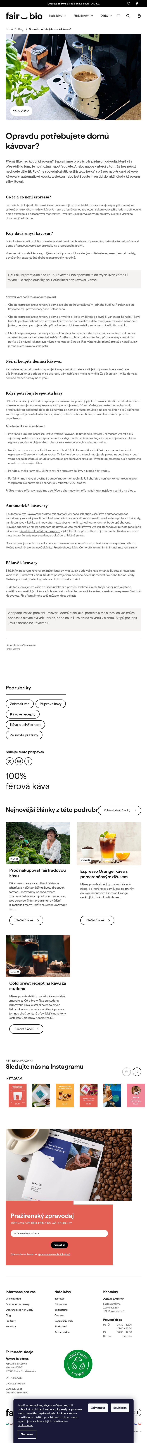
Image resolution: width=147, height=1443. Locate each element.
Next (137, 1071)
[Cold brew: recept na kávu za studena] (38, 956)
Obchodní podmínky (17, 1304)
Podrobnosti (25, 1425)
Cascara (58, 1315)
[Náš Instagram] (128, 3)
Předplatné (60, 1326)
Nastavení (27, 1434)
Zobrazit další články (117, 810)
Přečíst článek (24, 920)
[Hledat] (128, 15)
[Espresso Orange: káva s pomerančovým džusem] (109, 843)
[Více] (119, 16)
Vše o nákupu (13, 1298)
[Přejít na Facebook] (28, 761)
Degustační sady (63, 1320)
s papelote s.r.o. (134, 1431)
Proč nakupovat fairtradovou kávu (37, 873)
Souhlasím (120, 1407)
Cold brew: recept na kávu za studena (37, 986)
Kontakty (11, 1326)
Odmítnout (98, 1407)
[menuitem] (57, 15)
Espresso (59, 1298)
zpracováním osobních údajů (54, 1254)
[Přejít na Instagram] (19, 761)
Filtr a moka (60, 1304)
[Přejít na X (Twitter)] (10, 761)
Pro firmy (11, 1320)
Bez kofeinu (61, 1309)
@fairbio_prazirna (19, 1060)
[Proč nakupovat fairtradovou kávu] (38, 843)
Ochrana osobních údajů (19, 1309)
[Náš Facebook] (137, 3)
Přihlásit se (59, 1245)
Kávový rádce (62, 1332)
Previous (126, 1071)
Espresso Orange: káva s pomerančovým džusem (104, 874)
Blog (8, 1315)
